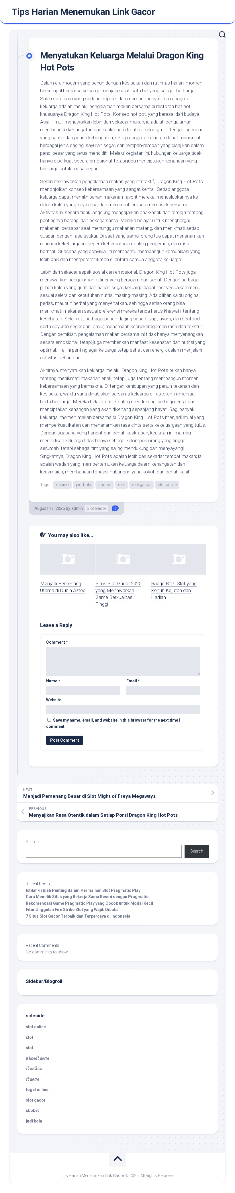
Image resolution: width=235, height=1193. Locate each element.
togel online (37, 1089)
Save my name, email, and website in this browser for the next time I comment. (113, 723)
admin (77, 508)
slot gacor (141, 484)
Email (133, 681)
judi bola (83, 484)
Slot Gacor (96, 508)
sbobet (104, 484)
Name (53, 681)
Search (32, 841)
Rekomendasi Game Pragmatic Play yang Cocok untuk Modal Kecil (89, 903)
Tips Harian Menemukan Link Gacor (83, 11)
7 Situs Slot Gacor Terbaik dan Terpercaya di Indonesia (78, 916)
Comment (57, 642)
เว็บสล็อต (34, 1068)
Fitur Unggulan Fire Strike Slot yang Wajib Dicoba (72, 909)
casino (62, 484)
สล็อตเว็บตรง (37, 1058)
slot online (167, 484)
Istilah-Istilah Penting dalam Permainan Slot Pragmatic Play (83, 890)
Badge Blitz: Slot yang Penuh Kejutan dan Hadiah (174, 590)
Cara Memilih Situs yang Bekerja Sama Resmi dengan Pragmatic (87, 896)
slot (121, 484)
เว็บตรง (32, 1079)
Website (53, 700)
